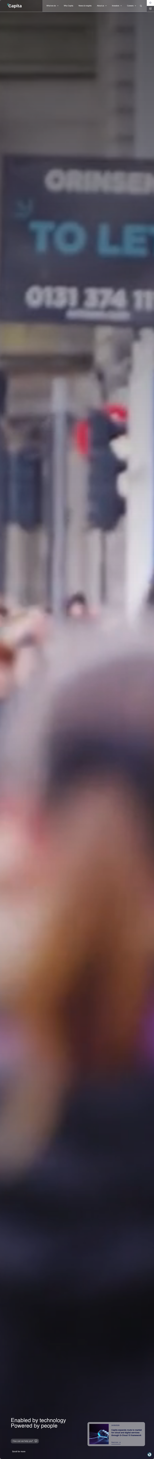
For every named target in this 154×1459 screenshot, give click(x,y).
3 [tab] (119, 1448)
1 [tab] (113, 1448)
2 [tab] (116, 1448)
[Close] (141, 6)
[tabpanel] (116, 1434)
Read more (114, 1442)
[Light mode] (150, 3)
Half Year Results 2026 (122, 1430)
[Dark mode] (150, 9)
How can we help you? (23, 1441)
